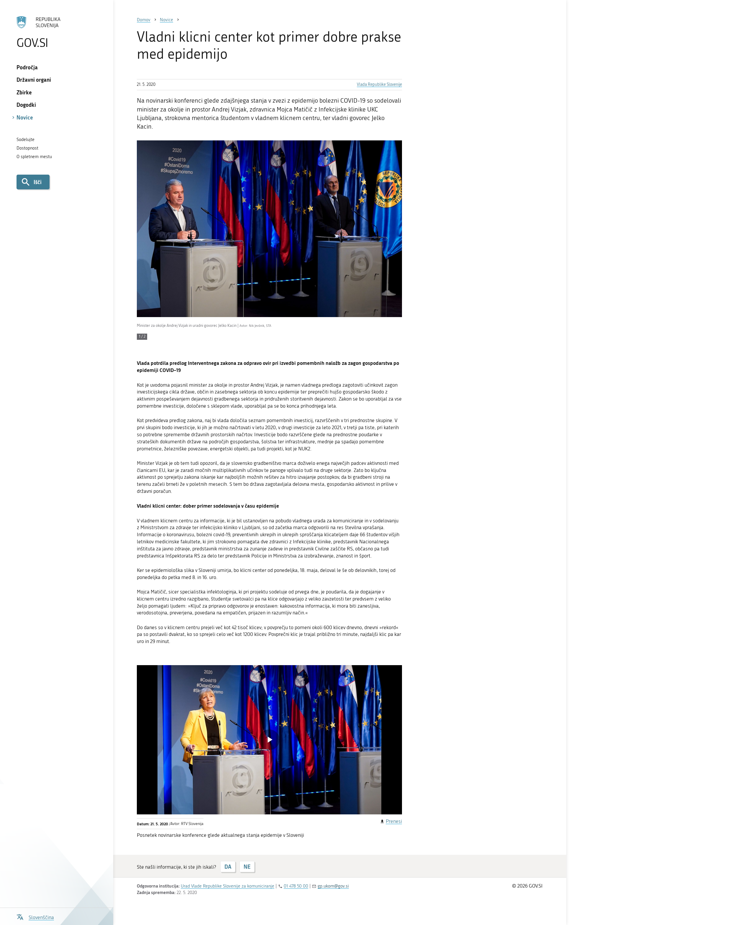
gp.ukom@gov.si (333, 886)
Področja (27, 67)
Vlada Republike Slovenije (379, 84)
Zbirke (24, 92)
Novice (25, 117)
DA (227, 866)
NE (247, 866)
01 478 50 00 (296, 886)
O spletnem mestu (34, 156)
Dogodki (26, 105)
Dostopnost (27, 148)
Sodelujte (26, 139)
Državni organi (34, 79)
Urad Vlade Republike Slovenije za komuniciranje (227, 886)
